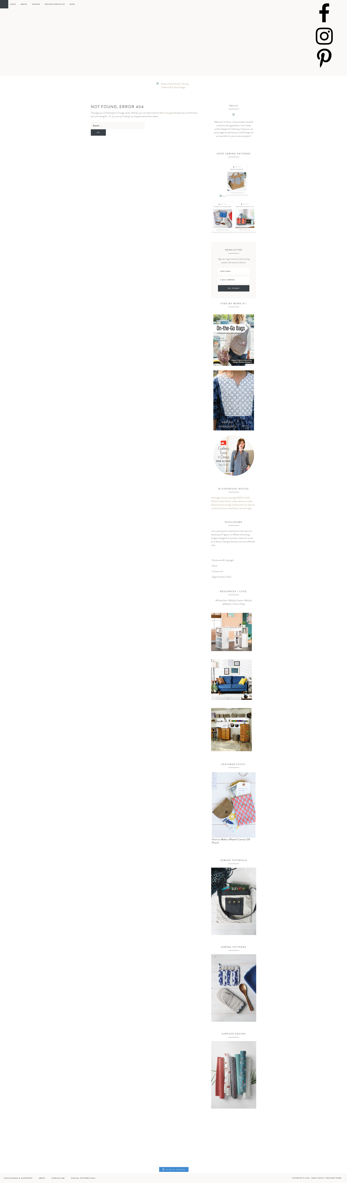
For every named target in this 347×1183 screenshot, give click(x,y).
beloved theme (334, 1178)
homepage (167, 112)
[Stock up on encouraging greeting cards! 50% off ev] (260, 1149)
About (215, 565)
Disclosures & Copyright (223, 560)
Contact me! (217, 571)
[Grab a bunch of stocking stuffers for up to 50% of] (318, 1149)
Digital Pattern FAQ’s (222, 576)
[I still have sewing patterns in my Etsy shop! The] (86, 1149)
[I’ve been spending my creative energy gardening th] (28, 1149)
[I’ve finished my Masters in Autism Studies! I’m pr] (144, 1149)
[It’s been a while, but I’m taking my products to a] (202, 1149)
